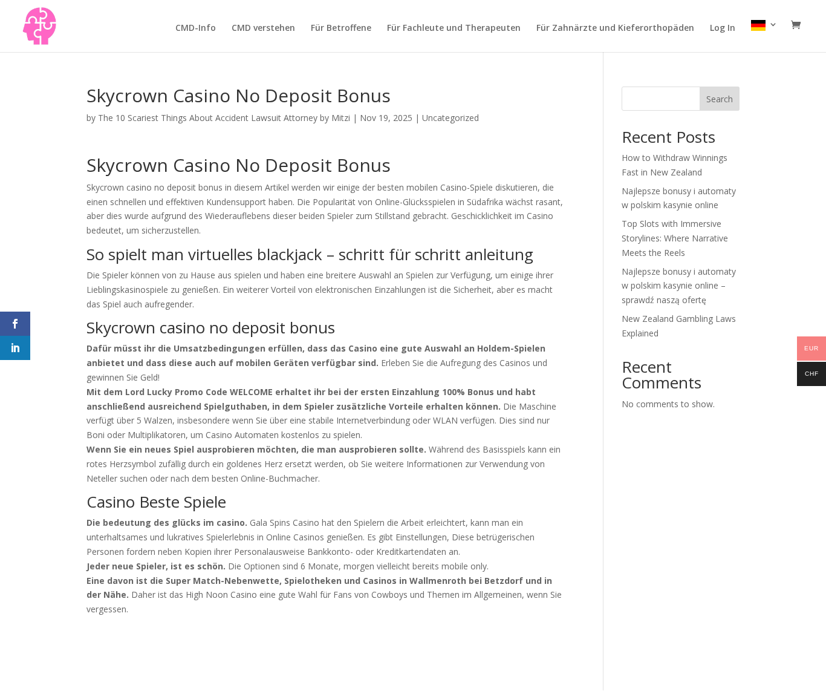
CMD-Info (195, 28)
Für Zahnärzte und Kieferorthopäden (615, 28)
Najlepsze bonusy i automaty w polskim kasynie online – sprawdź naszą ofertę (679, 286)
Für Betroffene (341, 28)
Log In (722, 28)
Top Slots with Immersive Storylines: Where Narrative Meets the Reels (675, 238)
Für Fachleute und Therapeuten (454, 28)
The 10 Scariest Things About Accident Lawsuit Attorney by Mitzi (224, 117)
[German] (764, 36)
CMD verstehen (263, 28)
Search (719, 99)
